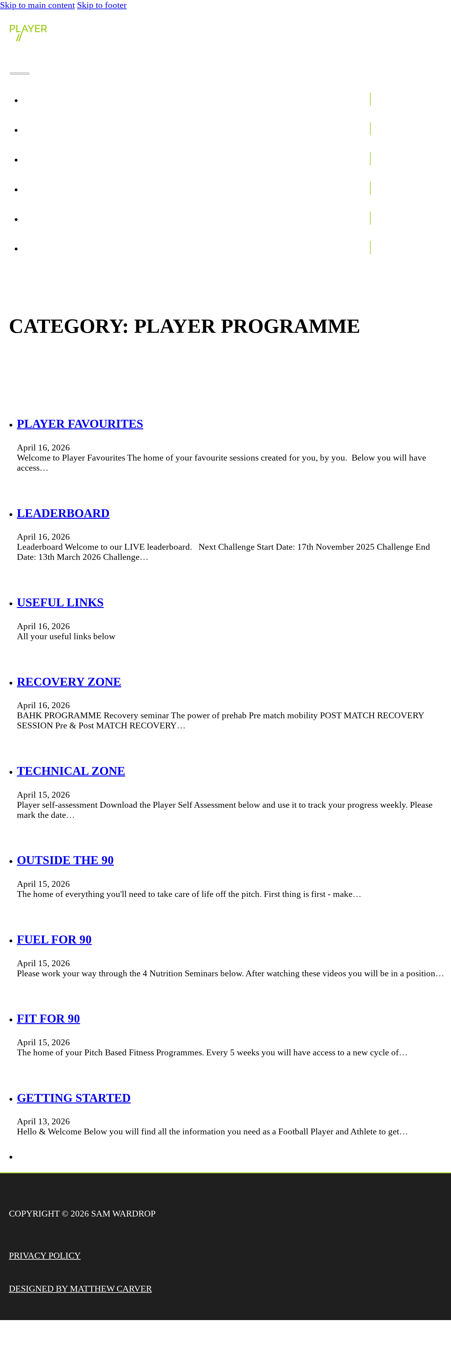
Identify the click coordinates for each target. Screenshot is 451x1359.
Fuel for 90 (54, 939)
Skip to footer (102, 5)
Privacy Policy (45, 1255)
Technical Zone (71, 770)
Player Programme (307, 128)
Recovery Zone (69, 681)
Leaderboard (63, 513)
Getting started (74, 1097)
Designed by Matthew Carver (80, 1288)
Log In (350, 247)
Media (350, 188)
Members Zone (323, 158)
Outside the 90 (65, 860)
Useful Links (60, 602)
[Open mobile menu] (19, 73)
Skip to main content (37, 5)
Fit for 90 (48, 1018)
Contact (342, 218)
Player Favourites (80, 423)
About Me (339, 99)
